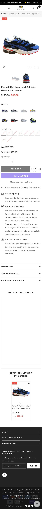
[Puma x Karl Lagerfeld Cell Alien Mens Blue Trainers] (21, 391)
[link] (21, 356)
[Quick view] (29, 383)
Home (3, 14)
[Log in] (33, 8)
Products (13, 14)
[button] (34, 68)
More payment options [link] (21, 182)
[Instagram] (4, 475)
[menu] (2, 8)
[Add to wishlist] (34, 169)
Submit (33, 466)
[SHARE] (39, 169)
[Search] (9, 8)
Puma (21, 403)
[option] (21, 43)
